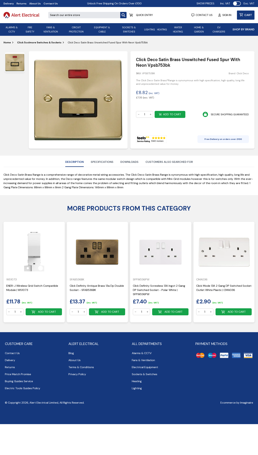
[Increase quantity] (150, 114)
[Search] (123, 15)
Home (7, 42)
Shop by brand (243, 29)
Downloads (129, 162)
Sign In (226, 15)
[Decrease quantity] (138, 114)
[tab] (15, 62)
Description (74, 162)
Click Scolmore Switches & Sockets (39, 42)
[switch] (237, 3)
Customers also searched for (169, 162)
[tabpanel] (78, 100)
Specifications (102, 162)
